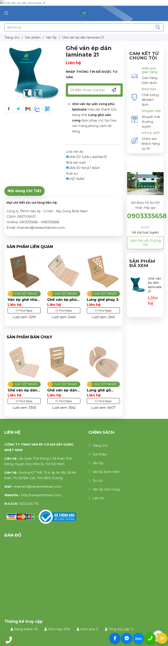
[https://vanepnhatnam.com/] (84, 13)
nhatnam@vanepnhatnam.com (38, 487)
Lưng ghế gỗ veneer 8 (99, 390)
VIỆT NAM (76, 179)
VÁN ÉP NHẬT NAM (84, 168)
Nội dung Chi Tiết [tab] (24, 191)
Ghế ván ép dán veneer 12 (22, 390)
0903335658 (147, 216)
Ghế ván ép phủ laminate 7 (62, 300)
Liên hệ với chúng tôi (145, 243)
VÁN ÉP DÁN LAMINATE (88, 157)
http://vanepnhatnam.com (41, 495)
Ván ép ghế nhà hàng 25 (22, 300)
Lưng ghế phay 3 (102, 300)
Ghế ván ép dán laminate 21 (155, 285)
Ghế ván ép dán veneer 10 (62, 390)
